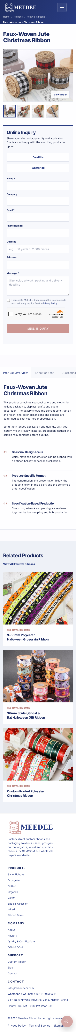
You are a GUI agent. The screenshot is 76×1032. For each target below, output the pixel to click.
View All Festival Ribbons (19, 563)
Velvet (11, 897)
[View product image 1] (9, 111)
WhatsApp (38, 167)
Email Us (38, 157)
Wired (11, 909)
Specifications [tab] (44, 372)
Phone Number (15, 225)
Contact (12, 973)
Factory (12, 935)
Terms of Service (39, 1025)
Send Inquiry (38, 328)
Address (12, 257)
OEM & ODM (15, 947)
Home (6, 16)
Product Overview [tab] (15, 372)
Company (12, 194)
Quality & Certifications (21, 941)
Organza (13, 892)
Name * (11, 178)
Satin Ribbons (16, 874)
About (11, 929)
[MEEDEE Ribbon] (31, 827)
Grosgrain (14, 880)
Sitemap (58, 1025)
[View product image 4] (52, 111)
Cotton (12, 886)
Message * (13, 273)
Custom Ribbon (17, 961)
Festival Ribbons (36, 16)
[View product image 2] (23, 111)
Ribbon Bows (16, 915)
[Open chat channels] (67, 1021)
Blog (10, 967)
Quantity (11, 241)
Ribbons (18, 16)
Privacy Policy (50, 303)
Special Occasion (18, 903)
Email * (11, 210)
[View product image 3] (38, 111)
